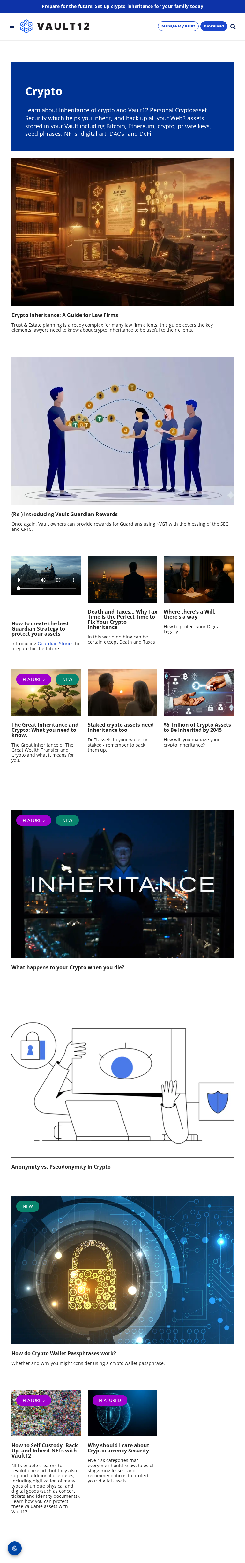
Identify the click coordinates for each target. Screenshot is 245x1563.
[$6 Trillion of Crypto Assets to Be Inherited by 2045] (199, 692)
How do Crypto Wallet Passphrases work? (63, 1353)
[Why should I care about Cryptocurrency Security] (123, 1413)
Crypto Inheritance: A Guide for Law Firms (64, 315)
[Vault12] (54, 26)
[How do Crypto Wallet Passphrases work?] (122, 1270)
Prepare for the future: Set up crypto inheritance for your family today (122, 6)
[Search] (233, 26)
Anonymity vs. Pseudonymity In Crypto (61, 1166)
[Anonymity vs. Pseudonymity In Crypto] (122, 1084)
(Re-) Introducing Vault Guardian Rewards (64, 514)
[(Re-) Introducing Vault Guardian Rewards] (122, 431)
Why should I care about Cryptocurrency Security (118, 1448)
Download (214, 26)
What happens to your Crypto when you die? (67, 967)
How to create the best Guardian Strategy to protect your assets (40, 628)
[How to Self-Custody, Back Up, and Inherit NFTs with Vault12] (46, 1413)
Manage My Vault (178, 26)
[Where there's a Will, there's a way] (199, 579)
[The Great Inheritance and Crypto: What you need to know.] (46, 692)
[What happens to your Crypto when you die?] (122, 884)
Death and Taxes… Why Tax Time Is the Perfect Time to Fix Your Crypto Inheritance (122, 619)
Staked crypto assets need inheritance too (121, 727)
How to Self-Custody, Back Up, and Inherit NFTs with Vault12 (44, 1450)
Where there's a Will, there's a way (190, 614)
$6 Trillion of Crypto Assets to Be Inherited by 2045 (197, 727)
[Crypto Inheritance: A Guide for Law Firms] (122, 232)
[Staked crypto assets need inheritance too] (123, 692)
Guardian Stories (56, 643)
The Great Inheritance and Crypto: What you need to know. (44, 730)
